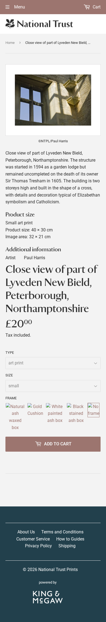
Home (10, 43)
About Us (26, 532)
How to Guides (70, 539)
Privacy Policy (38, 545)
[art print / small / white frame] (55, 417)
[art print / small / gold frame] (35, 417)
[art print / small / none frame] (93, 417)
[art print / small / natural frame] (15, 417)
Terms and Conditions (62, 532)
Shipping (67, 545)
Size (9, 375)
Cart (96, 7)
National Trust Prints (58, 569)
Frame (11, 398)
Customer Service (33, 539)
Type (9, 353)
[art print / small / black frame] (76, 417)
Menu (19, 7)
